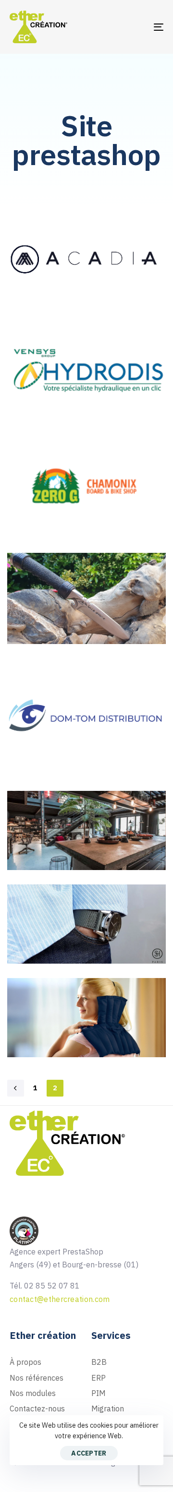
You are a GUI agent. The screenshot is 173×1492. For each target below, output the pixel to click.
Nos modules (33, 1393)
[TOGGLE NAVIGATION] (137, 27)
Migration (107, 1408)
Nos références (36, 1378)
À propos (25, 1362)
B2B (99, 1362)
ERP (98, 1378)
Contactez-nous (37, 1408)
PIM (98, 1393)
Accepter (88, 1453)
